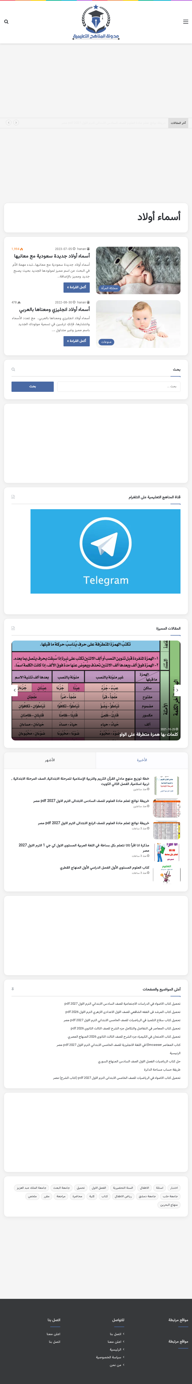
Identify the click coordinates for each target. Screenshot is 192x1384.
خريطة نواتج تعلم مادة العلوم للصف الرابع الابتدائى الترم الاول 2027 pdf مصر (116, 123)
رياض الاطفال (123, 1196)
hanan (81, 249)
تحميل (81, 1188)
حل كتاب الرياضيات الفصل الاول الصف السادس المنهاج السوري (139, 1061)
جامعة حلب (170, 1196)
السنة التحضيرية (123, 1188)
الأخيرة (142, 760)
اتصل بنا (115, 1334)
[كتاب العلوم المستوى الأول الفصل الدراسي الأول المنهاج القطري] (166, 874)
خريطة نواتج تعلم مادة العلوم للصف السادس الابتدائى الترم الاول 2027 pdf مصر (91, 801)
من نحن (115, 1365)
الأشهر (50, 760)
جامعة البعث (61, 1188)
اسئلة (159, 1188)
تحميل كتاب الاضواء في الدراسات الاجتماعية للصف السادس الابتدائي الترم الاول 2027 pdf (122, 1003)
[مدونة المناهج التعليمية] (96, 22)
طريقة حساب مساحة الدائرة (162, 1069)
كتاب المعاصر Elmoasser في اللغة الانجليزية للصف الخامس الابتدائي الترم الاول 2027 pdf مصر (118, 1045)
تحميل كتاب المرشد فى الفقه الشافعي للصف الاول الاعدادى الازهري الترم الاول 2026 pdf (123, 1012)
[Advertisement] (96, 79)
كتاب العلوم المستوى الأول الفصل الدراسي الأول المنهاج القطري (104, 868)
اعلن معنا (114, 1342)
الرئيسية (175, 1053)
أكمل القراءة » (76, 287)
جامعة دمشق (147, 1196)
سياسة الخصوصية (108, 1357)
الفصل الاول (99, 1188)
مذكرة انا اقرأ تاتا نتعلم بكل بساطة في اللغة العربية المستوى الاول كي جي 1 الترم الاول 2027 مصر (84, 848)
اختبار (174, 1188)
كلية (91, 1196)
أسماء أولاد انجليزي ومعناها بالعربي (54, 310)
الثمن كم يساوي (163, 734)
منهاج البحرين (169, 1205)
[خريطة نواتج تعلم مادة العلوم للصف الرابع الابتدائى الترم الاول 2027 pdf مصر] (166, 830)
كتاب (105, 1196)
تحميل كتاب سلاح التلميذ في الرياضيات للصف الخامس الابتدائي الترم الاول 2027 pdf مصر (122, 1020)
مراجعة (61, 1196)
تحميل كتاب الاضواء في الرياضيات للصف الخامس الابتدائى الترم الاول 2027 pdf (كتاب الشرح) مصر (116, 1078)
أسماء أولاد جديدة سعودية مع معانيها (52, 256)
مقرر (47, 1196)
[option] (96, 690)
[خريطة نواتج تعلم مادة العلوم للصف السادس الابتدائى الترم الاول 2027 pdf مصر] (166, 808)
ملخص (32, 1196)
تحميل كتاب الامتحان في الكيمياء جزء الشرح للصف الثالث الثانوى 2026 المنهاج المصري (124, 1036)
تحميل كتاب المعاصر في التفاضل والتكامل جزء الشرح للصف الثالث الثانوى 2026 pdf (125, 1028)
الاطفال (144, 1188)
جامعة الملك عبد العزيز (31, 1188)
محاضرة (77, 1196)
